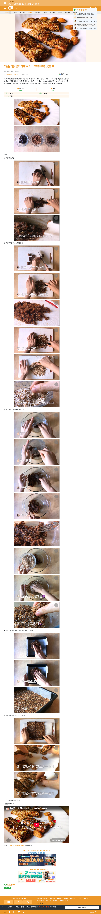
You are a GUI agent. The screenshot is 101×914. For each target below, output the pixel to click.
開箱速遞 (59, 898)
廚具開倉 (22, 13)
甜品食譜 (7, 888)
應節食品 (67, 13)
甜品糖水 (30, 12)
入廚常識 (15, 13)
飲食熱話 (45, 898)
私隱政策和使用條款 (44, 907)
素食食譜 (60, 13)
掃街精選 (65, 898)
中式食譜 (45, 13)
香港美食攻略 (40, 900)
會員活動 (48, 900)
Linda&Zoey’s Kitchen (12, 74)
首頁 (5, 71)
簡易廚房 (7, 13)
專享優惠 (55, 900)
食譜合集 (75, 13)
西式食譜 (52, 13)
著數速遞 (39, 898)
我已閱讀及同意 (82, 907)
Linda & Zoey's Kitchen (17, 845)
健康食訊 (52, 898)
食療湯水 (37, 13)
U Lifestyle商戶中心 (64, 900)
